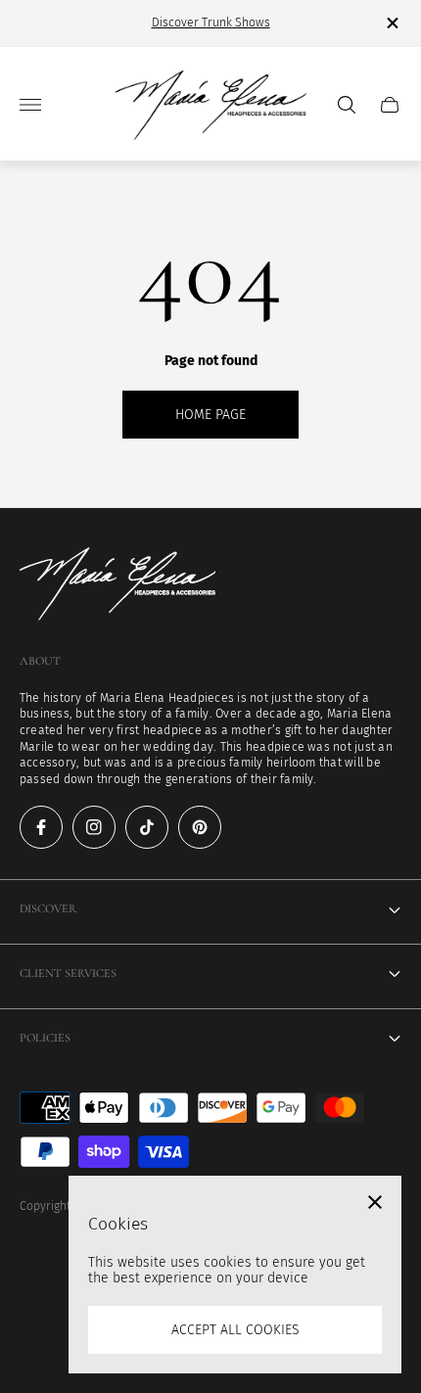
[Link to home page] (117, 586)
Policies (45, 1038)
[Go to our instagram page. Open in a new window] (94, 827)
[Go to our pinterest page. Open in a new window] (199, 827)
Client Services (68, 973)
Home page (210, 414)
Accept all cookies (235, 1330)
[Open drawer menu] (30, 104)
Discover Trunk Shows (211, 22)
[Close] (375, 1202)
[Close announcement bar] (391, 23)
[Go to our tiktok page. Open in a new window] (146, 827)
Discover (48, 909)
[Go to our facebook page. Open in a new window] (41, 827)
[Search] (346, 104)
